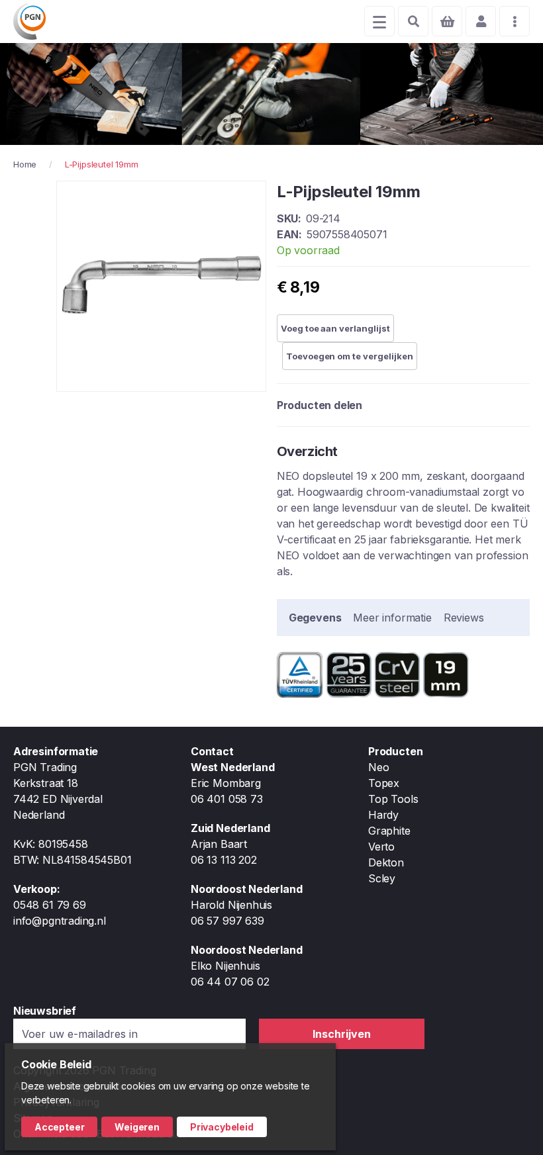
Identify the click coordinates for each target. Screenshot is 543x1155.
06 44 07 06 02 (230, 981)
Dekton (386, 862)
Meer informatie (392, 617)
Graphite (389, 830)
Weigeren (137, 1126)
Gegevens (315, 617)
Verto (381, 846)
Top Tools (393, 799)
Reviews (464, 617)
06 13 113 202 (224, 859)
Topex (383, 783)
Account (481, 21)
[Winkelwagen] (447, 21)
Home (24, 164)
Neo (378, 767)
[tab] (315, 617)
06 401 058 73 (227, 799)
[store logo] (29, 21)
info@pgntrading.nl (59, 920)
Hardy (383, 814)
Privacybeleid (222, 1126)
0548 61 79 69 (49, 904)
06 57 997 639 (227, 920)
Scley (381, 878)
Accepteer (59, 1126)
